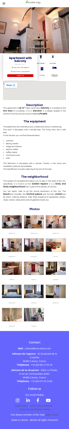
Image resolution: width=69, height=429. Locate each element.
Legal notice (21, 405)
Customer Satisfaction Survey (34, 409)
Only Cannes (51, 414)
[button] (17, 51)
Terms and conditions (41, 405)
